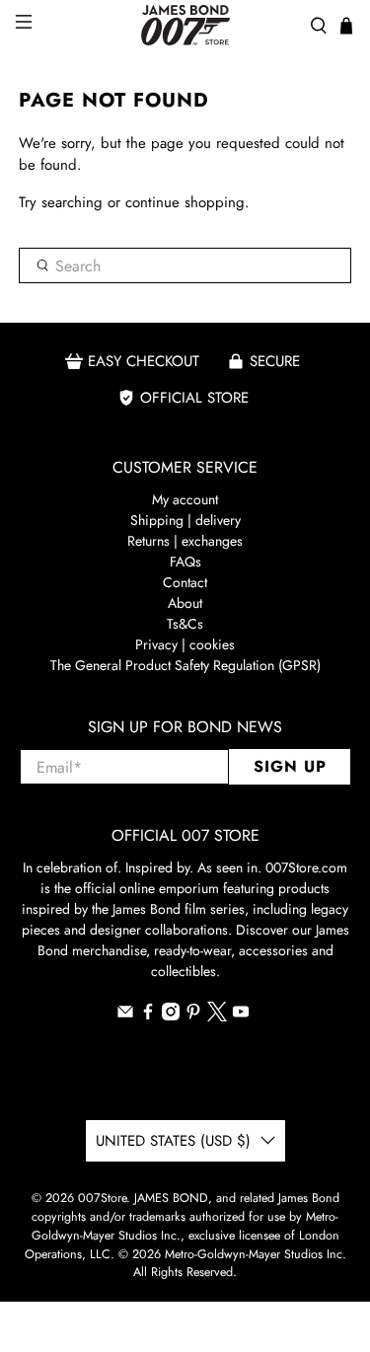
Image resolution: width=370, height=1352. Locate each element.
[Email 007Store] (125, 1015)
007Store (102, 1198)
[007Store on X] (217, 1016)
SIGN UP (290, 766)
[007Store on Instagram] (171, 1015)
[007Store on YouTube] (241, 1015)
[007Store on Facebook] (148, 1015)
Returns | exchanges (185, 541)
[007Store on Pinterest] (193, 1015)
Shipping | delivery (185, 520)
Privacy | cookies (185, 644)
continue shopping (185, 202)
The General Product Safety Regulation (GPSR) (185, 665)
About (185, 603)
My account (185, 499)
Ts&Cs (185, 624)
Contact (185, 582)
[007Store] (185, 25)
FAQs (185, 561)
